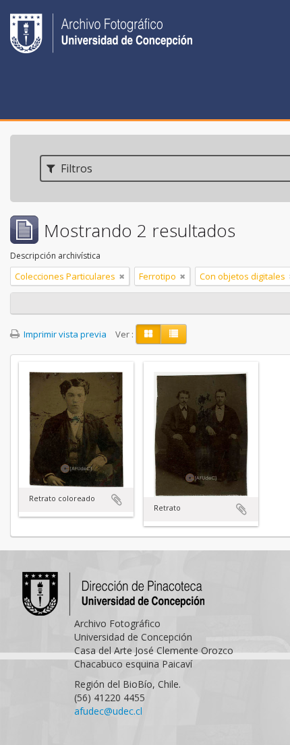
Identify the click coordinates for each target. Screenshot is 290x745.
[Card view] (148, 334)
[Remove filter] (122, 276)
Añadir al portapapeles (116, 500)
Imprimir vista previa (64, 334)
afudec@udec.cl (108, 711)
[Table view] (174, 334)
